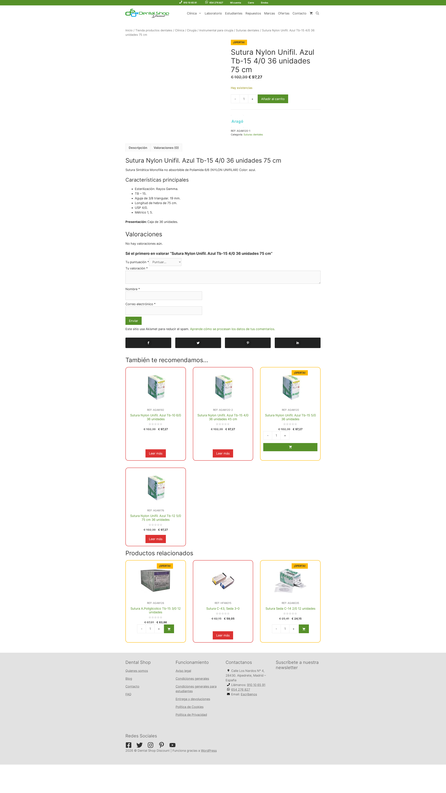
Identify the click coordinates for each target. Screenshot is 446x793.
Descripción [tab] (138, 148)
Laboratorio (213, 13)
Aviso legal (183, 671)
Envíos (264, 2)
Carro (251, 2)
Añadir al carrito (273, 99)
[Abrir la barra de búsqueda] (317, 13)
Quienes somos (136, 671)
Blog (128, 678)
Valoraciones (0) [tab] (166, 148)
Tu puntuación (137, 262)
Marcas (269, 13)
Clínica (192, 13)
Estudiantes (233, 13)
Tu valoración (136, 268)
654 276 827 (216, 2)
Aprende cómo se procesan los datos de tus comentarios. (232, 329)
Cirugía (192, 30)
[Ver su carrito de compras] (311, 13)
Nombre (132, 289)
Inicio (129, 30)
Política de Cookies (189, 707)
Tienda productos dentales (153, 30)
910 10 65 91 (190, 2)
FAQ (128, 694)
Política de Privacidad (191, 714)
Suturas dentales (247, 30)
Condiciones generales (192, 678)
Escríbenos (249, 694)
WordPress (209, 750)
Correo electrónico (140, 304)
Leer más (155, 453)
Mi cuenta (235, 2)
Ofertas (283, 13)
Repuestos (253, 13)
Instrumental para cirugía (216, 30)
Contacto (299, 13)
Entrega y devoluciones (193, 699)
